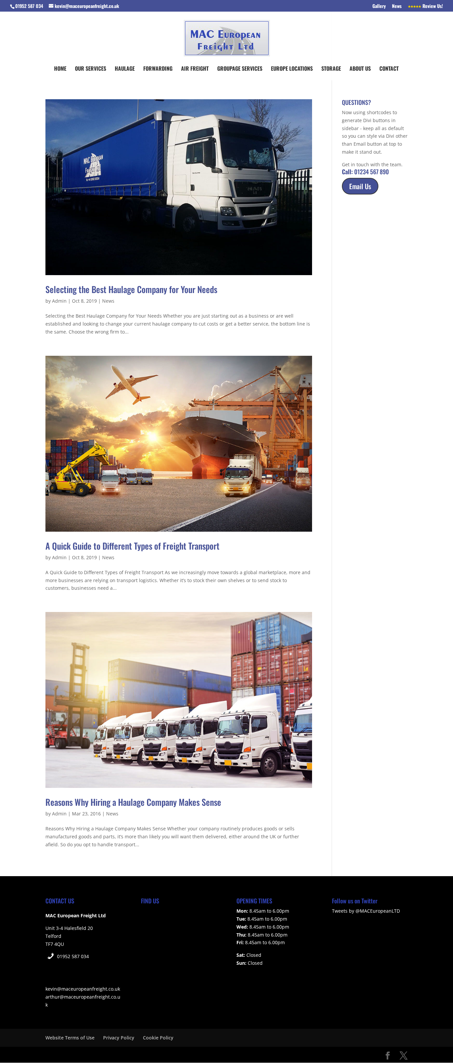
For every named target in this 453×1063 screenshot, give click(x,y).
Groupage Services (239, 69)
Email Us (360, 186)
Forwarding (157, 69)
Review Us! (432, 6)
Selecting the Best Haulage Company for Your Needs (131, 289)
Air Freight (195, 69)
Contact (389, 69)
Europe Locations (292, 69)
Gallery (379, 6)
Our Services (90, 69)
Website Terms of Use (70, 1037)
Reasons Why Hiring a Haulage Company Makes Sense (133, 802)
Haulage (125, 69)
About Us (360, 69)
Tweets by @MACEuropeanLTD (366, 911)
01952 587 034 (73, 956)
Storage (331, 69)
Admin (59, 301)
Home (60, 69)
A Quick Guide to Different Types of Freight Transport (132, 545)
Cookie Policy (158, 1037)
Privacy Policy (118, 1037)
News (397, 6)
